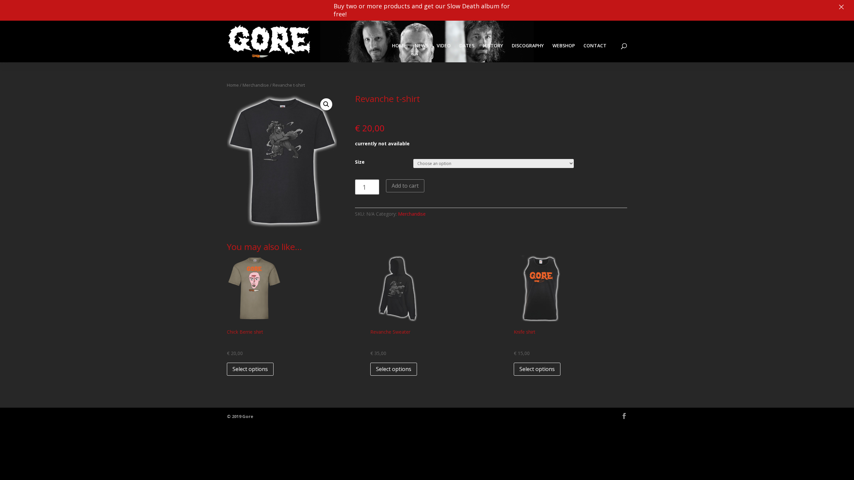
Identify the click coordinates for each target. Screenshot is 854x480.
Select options (250, 369)
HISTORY (493, 45)
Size (360, 162)
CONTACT (594, 45)
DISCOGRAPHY (528, 45)
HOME (399, 45)
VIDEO (444, 45)
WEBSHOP (563, 45)
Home (233, 85)
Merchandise (256, 85)
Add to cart (405, 185)
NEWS (421, 45)
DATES (466, 45)
